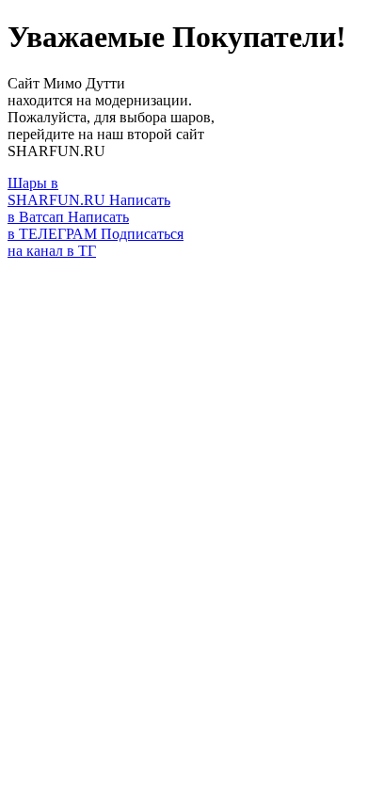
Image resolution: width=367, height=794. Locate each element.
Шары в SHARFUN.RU (58, 191)
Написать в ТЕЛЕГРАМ (68, 225)
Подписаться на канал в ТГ (96, 242)
